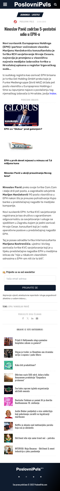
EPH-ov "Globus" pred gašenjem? (23, 129)
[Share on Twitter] (27, 319)
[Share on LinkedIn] (32, 319)
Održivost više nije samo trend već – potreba (35, 438)
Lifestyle (35, 14)
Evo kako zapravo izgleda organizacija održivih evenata (32, 390)
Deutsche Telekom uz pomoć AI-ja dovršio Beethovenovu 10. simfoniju (33, 401)
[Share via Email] (37, 319)
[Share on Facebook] (23, 319)
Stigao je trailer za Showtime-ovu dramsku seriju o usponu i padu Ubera (34, 353)
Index (53, 93)
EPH (10, 306)
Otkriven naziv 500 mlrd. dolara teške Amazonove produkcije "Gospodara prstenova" (32, 377)
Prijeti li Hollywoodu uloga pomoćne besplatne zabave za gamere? (31, 341)
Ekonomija (25, 14)
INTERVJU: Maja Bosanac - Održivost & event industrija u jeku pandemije (34, 450)
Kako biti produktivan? (25, 365)
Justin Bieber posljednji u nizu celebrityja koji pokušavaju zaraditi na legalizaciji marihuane (33, 413)
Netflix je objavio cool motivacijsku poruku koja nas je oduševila (34, 426)
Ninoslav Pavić (21, 306)
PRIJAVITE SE (30, 288)
